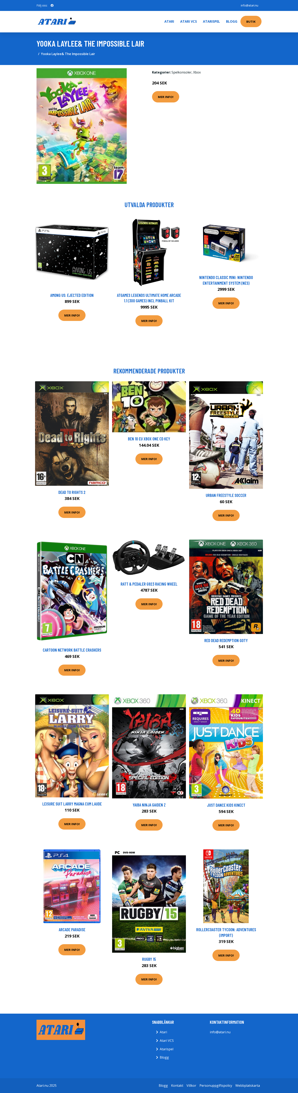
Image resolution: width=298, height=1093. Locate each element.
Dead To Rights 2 (72, 492)
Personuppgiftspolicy (215, 1085)
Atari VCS (188, 21)
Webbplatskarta (247, 1085)
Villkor (191, 1085)
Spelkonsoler (182, 72)
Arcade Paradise (72, 929)
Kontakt (177, 1085)
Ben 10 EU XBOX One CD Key (149, 438)
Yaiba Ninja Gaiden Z (149, 804)
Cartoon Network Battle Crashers (72, 649)
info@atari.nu (249, 5)
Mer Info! (165, 97)
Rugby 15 (149, 959)
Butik (251, 21)
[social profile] (52, 5)
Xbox (197, 72)
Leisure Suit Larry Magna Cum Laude (72, 803)
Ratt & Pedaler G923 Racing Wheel (149, 583)
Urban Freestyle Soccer (226, 495)
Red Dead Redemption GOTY (226, 640)
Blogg (231, 21)
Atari (169, 21)
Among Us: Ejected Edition (72, 295)
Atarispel (211, 21)
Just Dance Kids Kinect (226, 804)
